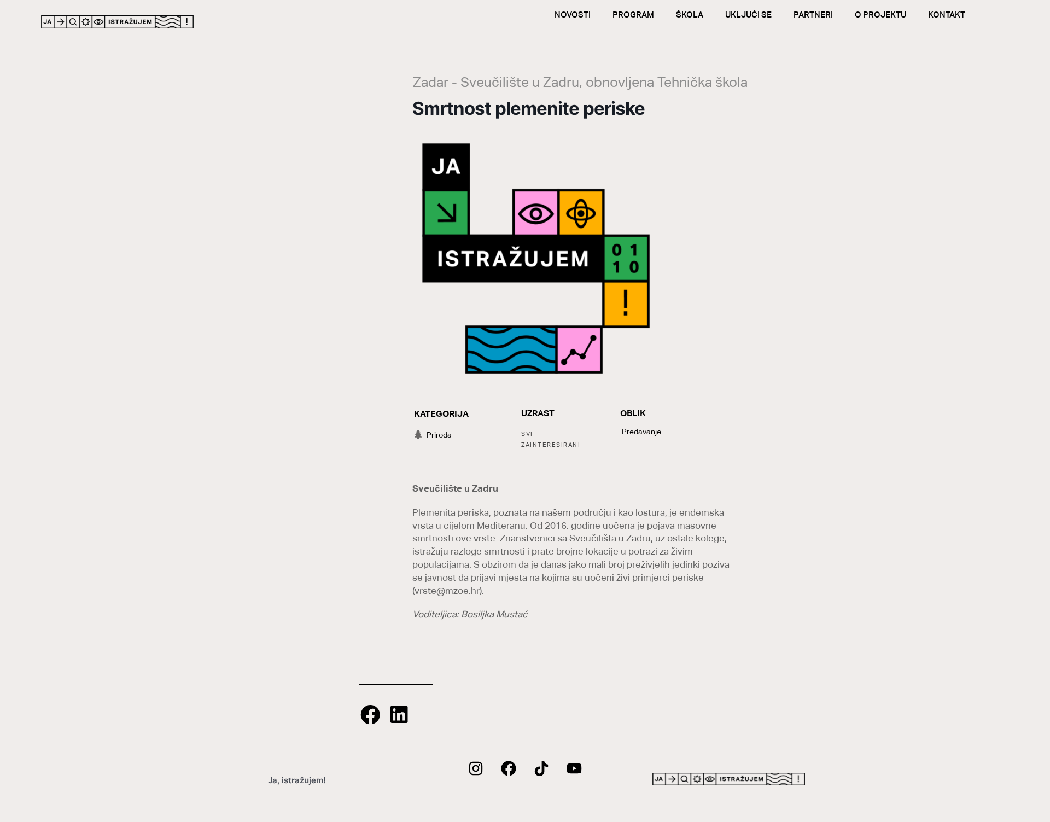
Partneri (813, 14)
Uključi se (748, 14)
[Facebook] (508, 768)
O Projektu (880, 14)
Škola (689, 14)
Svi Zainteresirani (550, 439)
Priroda (439, 434)
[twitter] (541, 768)
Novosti (573, 14)
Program (633, 14)
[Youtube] (574, 768)
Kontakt (946, 14)
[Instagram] (475, 768)
